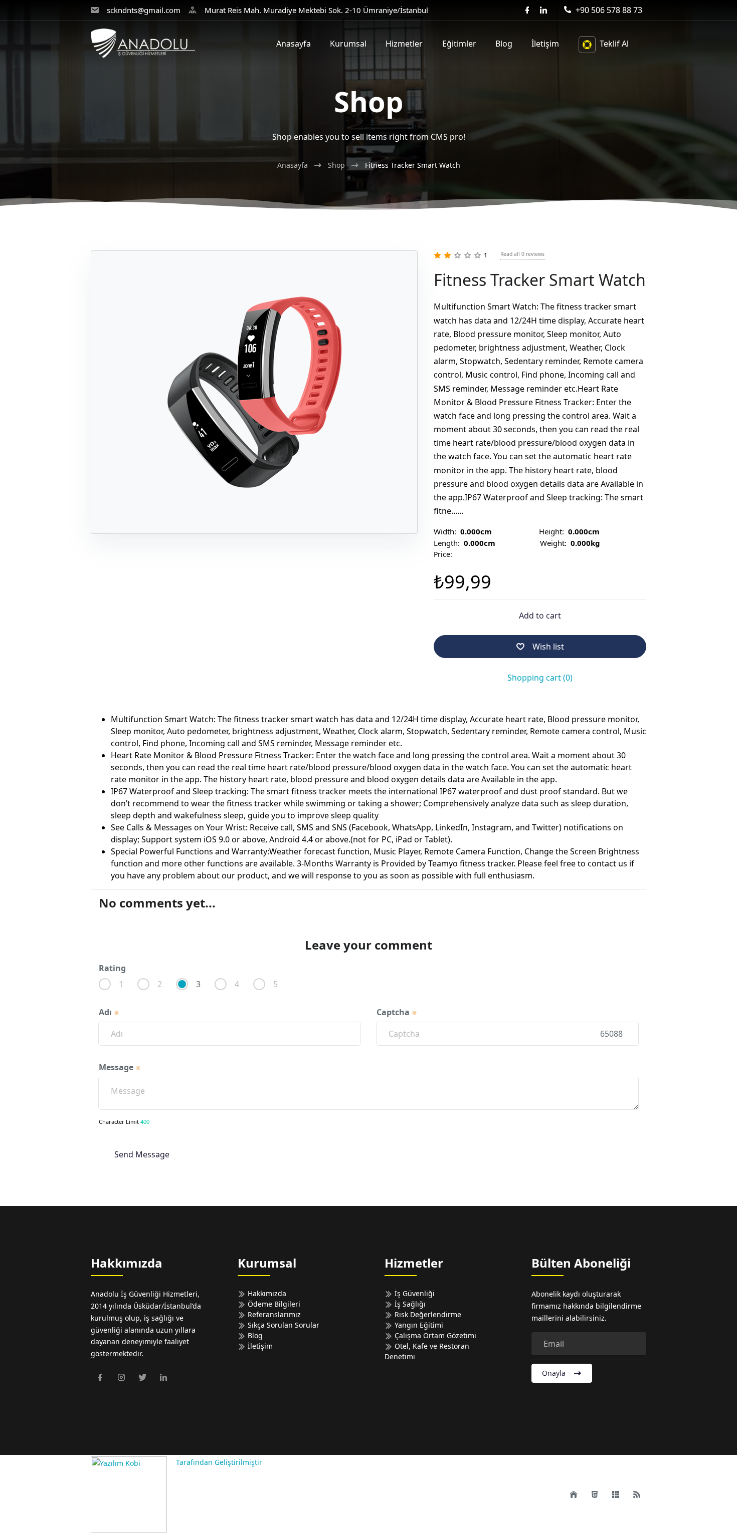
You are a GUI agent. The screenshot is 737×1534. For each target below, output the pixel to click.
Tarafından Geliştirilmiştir (218, 1462)
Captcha (394, 1012)
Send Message (141, 1154)
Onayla (554, 1373)
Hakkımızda (266, 1293)
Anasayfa (292, 165)
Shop (336, 165)
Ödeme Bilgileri (273, 1304)
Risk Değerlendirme (427, 1314)
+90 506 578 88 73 (609, 10)
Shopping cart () (540, 677)
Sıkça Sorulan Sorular (282, 1325)
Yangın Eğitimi (418, 1325)
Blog (254, 1335)
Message (117, 1067)
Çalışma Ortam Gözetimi (434, 1335)
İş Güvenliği (414, 1293)
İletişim (259, 1346)
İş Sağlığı (409, 1304)
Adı (106, 1012)
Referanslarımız (273, 1314)
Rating (112, 968)
